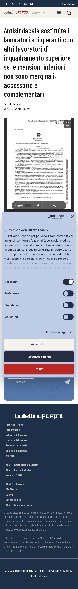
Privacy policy (64, 570)
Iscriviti (21, 382)
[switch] (68, 293)
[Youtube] (31, 4)
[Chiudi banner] (72, 216)
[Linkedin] (25, 4)
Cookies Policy (39, 576)
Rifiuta (39, 369)
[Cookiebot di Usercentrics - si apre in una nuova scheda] (48, 216)
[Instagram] (19, 4)
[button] (68, 12)
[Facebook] (6, 4)
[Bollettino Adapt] (24, 12)
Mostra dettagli (56, 332)
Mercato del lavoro (13, 104)
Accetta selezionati (39, 356)
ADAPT (28, 109)
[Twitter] (13, 4)
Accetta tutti (39, 344)
